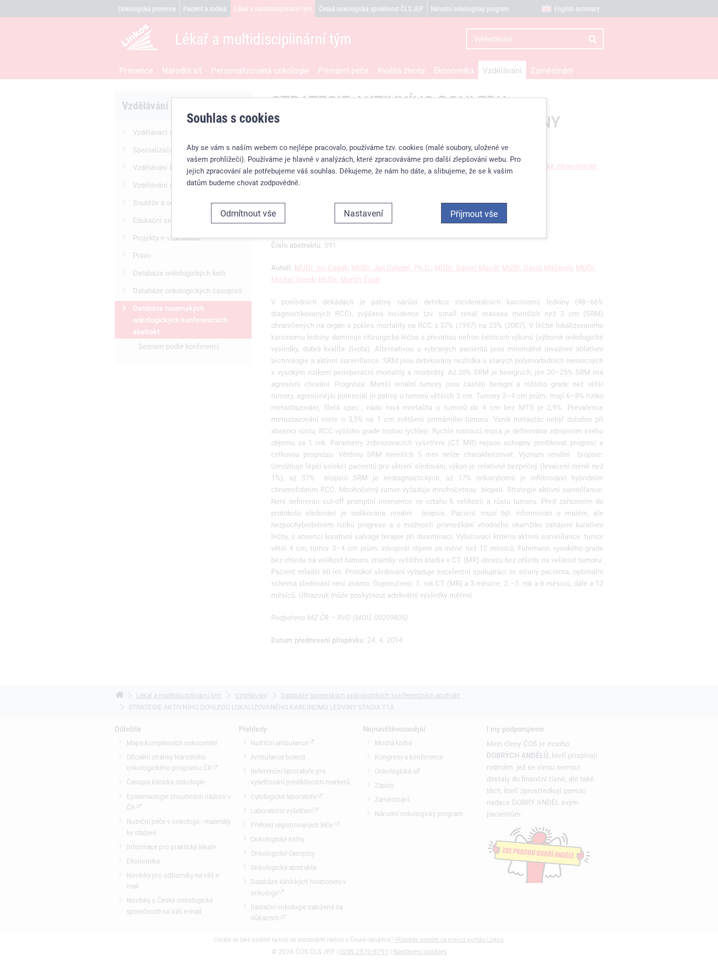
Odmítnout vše (248, 212)
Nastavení (363, 212)
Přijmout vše (474, 213)
